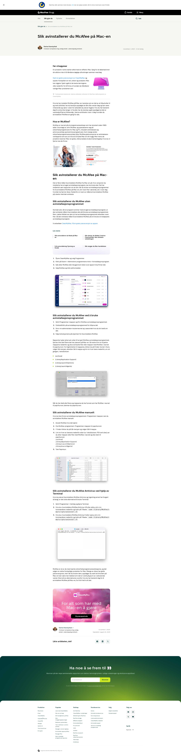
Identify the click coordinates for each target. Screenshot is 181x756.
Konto (92, 710)
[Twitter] (128, 717)
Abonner (105, 680)
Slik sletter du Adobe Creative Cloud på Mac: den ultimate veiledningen (95, 237)
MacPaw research (78, 733)
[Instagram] (133, 712)
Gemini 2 (40, 726)
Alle (39, 18)
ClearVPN (40, 721)
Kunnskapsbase (95, 715)
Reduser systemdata (61, 722)
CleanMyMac (66, 223)
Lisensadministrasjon (97, 718)
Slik (73, 5)
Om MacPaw (76, 710)
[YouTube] (133, 717)
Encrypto (40, 730)
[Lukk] (4, 5)
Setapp (40, 723)
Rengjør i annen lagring (61, 729)
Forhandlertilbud (77, 723)
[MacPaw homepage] (39, 750)
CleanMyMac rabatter (97, 720)
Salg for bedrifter (113, 710)
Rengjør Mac (58, 733)
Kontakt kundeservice (97, 713)
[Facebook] (128, 712)
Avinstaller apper (95, 723)
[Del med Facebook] (97, 641)
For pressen (76, 725)
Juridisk (75, 730)
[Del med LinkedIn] (102, 641)
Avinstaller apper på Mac (62, 731)
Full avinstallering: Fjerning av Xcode (65, 247)
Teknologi (76, 739)
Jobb (74, 728)
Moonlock (40, 710)
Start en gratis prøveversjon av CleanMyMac (69, 78)
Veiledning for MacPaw (79, 715)
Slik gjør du (48, 18)
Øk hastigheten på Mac (61, 715)
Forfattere (76, 742)
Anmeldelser (70, 18)
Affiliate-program (77, 720)
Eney (39, 713)
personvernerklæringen (94, 685)
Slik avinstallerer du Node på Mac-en (66, 236)
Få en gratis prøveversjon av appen (85, 223)
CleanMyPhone (42, 718)
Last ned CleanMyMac (61, 710)
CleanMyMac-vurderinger (80, 713)
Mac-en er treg (59, 713)
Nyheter (59, 18)
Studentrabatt (113, 713)
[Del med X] (108, 641)
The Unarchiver (42, 728)
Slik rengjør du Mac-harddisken (95, 246)
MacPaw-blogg (77, 718)
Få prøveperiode (81, 616)
